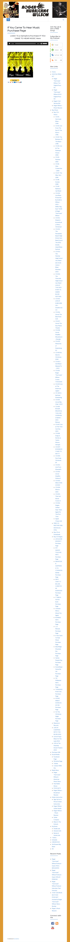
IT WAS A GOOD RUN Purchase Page (58, 601)
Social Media (56, 754)
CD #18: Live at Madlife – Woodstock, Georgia (58, 334)
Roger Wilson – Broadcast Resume (58, 793)
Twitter (56, 763)
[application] (27, 43)
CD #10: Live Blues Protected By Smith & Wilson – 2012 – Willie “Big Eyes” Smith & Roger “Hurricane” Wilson (58, 204)
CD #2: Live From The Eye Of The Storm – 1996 (58, 130)
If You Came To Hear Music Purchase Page (58, 640)
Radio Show (55, 770)
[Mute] (41, 43)
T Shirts (54, 837)
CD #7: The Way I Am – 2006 (58, 175)
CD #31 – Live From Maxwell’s (58, 467)
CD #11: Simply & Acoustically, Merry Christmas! (58, 222)
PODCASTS (57, 788)
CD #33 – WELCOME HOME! (58, 483)
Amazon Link (57, 831)
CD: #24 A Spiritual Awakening (58, 395)
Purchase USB (56, 752)
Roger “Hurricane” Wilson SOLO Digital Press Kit (57, 94)
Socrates (16, 938)
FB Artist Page (58, 761)
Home (54, 72)
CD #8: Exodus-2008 (57, 182)
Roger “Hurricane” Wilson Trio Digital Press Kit (57, 83)
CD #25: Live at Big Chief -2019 (58, 402)
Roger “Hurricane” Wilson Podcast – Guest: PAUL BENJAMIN (57, 863)
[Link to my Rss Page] (56, 923)
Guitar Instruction (57, 797)
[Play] (9, 43)
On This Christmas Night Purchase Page (58, 716)
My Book (54, 826)
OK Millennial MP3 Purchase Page (58, 682)
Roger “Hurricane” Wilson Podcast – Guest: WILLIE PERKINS (57, 874)
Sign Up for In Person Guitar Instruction (58, 802)
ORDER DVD (56, 842)
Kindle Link (57, 828)
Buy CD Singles (58, 536)
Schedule (54, 840)
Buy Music (55, 110)
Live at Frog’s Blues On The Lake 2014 (57, 739)
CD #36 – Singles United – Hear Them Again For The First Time (58, 509)
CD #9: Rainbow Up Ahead (58, 188)
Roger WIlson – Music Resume (58, 813)
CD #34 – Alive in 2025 (58, 489)
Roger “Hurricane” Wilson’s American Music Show (57, 777)
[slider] (45, 43)
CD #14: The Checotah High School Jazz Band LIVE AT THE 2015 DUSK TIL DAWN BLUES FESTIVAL (58, 285)
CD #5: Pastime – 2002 (58, 159)
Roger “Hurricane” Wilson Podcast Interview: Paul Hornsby (56, 886)
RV (53, 849)
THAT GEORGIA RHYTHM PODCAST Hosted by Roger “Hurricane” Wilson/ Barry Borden (57, 899)
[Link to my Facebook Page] (52, 923)
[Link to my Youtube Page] (52, 928)
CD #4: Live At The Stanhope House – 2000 (58, 150)
